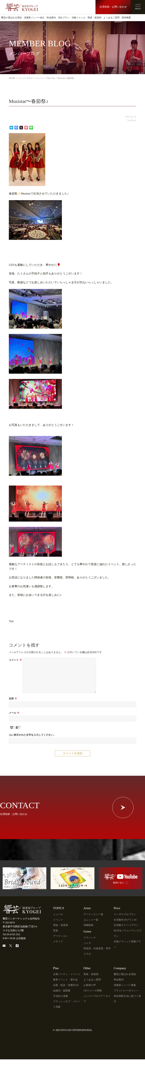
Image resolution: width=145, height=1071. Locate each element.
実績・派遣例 (94, 17)
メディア (58, 941)
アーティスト (60, 936)
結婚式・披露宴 (61, 990)
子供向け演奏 (60, 996)
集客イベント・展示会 (65, 979)
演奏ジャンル (78, 17)
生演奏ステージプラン (126, 925)
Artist (87, 908)
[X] (10, 945)
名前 (13, 698)
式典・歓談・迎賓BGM (65, 985)
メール (14, 712)
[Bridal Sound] (24, 887)
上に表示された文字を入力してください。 (32, 735)
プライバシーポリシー (126, 990)
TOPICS (58, 908)
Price (117, 908)
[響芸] (21, 5)
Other (87, 968)
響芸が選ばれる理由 (11, 17)
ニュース (58, 914)
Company (120, 968)
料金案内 (51, 17)
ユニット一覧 (90, 920)
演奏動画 (88, 925)
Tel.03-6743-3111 (11, 934)
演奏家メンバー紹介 (34, 17)
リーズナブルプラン (125, 914)
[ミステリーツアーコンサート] (72, 887)
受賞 (55, 930)
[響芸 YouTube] (120, 887)
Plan (56, 968)
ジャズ (87, 943)
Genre (87, 931)
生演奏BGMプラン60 (125, 920)
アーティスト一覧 (93, 914)
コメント (15, 660)
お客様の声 (89, 985)
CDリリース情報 (92, 990)
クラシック (89, 937)
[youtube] (4, 945)
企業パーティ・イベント (66, 974)
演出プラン (63, 17)
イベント (58, 920)
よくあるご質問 (111, 17)
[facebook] (17, 945)
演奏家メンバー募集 (125, 985)
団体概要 (126, 17)
